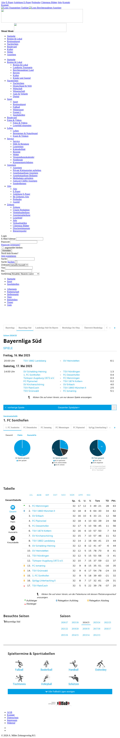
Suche (4, 259)
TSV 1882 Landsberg (34, 360)
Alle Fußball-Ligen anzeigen (61, 691)
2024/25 (86, 622)
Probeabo (36, 2)
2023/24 (96, 622)
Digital (16, 96)
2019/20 (75, 629)
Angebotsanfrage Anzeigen (25, 173)
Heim (19, 435)
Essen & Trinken (20, 136)
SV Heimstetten (71, 360)
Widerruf (11, 723)
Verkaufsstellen (20, 223)
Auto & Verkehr (20, 94)
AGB (9, 712)
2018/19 (86, 629)
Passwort (5, 242)
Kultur (10, 49)
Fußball (16, 107)
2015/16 (64, 635)
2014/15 (75, 635)
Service (10, 138)
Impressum (12, 720)
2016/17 (107, 629)
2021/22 (64, 629)
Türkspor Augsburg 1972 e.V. (38, 378)
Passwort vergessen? (10, 244)
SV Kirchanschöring (33, 384)
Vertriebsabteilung (21, 212)
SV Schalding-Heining (34, 371)
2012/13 (96, 635)
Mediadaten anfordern (23, 178)
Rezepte (16, 152)
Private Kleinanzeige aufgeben (27, 170)
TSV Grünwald (31, 391)
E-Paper (9, 2)
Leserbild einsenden (22, 125)
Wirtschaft (17, 88)
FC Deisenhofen (71, 374)
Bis (2, 271)
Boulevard (12, 46)
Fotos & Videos (14, 120)
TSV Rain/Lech (31, 387)
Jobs (60, 2)
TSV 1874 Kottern (72, 381)
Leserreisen (18, 146)
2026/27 (64, 622)
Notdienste (18, 159)
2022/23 (107, 622)
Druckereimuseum (21, 228)
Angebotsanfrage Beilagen (25, 175)
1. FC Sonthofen (31, 374)
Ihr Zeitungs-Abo (21, 196)
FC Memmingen (71, 378)
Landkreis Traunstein (22, 67)
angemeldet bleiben (14, 247)
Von (3, 267)
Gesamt (9, 435)
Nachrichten (12, 44)
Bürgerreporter (19, 231)
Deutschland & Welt (22, 86)
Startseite (11, 36)
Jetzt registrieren (8, 256)
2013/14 (86, 635)
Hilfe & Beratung (21, 144)
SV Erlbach (69, 384)
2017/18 (96, 629)
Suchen (11, 262)
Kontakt (66, 2)
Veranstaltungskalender (23, 157)
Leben (10, 128)
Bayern (16, 72)
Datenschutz (12, 717)
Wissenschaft (19, 91)
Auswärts (31, 435)
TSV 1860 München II (74, 387)
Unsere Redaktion (21, 210)
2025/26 (75, 622)
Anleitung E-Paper (22, 2)
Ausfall (16, 202)
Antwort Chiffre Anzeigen (25, 181)
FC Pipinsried (30, 381)
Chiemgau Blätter (49, 2)
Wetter (10, 52)
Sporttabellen (19, 115)
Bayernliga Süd (13, 621)
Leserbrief (17, 218)
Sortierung (6, 273)
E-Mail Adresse (8, 238)
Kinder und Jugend (22, 78)
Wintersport (18, 109)
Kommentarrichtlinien (23, 162)
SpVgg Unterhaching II (98, 427)
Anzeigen (11, 54)
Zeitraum (5, 265)
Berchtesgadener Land (23, 70)
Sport (9, 99)
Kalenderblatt (19, 149)
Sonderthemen (19, 183)
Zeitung (10, 204)
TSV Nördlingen (71, 371)
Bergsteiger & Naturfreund (25, 133)
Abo (3, 2)
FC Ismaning (69, 391)
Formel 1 (17, 112)
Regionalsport (13, 41)
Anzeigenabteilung (21, 215)
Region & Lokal (14, 39)
